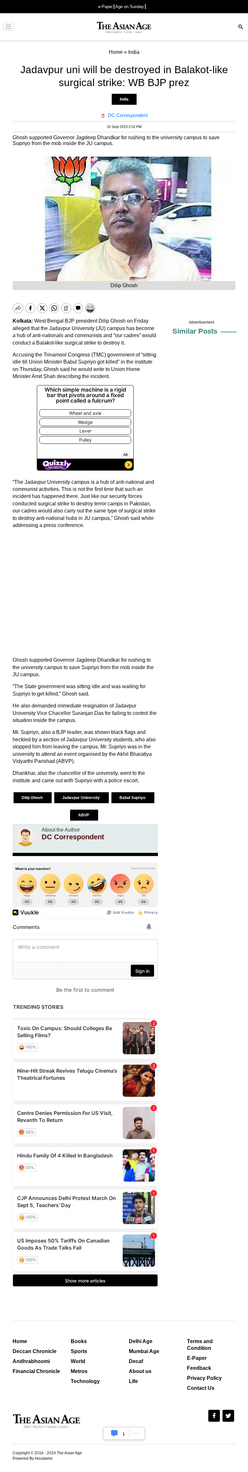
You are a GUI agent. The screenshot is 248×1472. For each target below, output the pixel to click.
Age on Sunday (129, 6)
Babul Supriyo (132, 797)
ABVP (84, 815)
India (124, 99)
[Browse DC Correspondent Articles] (25, 836)
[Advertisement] (85, 593)
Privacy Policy (204, 1378)
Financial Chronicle (36, 1371)
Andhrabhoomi (31, 1361)
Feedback (199, 1368)
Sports (79, 1351)
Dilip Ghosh (33, 797)
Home (20, 1341)
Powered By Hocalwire (33, 1458)
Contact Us (200, 1388)
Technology (85, 1381)
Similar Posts (194, 331)
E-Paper (197, 1358)
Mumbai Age (144, 1351)
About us (140, 1371)
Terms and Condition (200, 1345)
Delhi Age (140, 1341)
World (78, 1361)
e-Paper (105, 6)
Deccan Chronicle (35, 1351)
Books (79, 1341)
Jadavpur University (81, 797)
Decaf (136, 1361)
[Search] (241, 28)
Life (133, 1381)
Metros (79, 1371)
